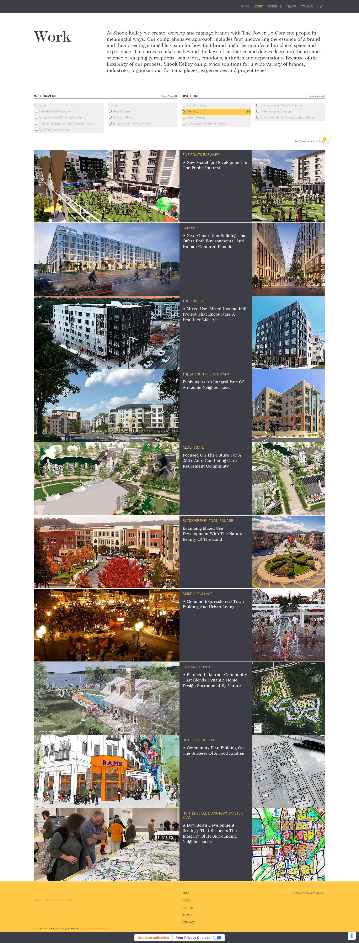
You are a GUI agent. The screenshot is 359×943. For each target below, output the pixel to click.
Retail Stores (121, 111)
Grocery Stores (123, 117)
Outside (40, 105)
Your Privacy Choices (193, 938)
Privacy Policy (87, 928)
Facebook (300, 900)
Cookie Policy (101, 928)
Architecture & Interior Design (207, 123)
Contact (308, 6)
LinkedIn (310, 900)
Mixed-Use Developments (57, 111)
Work (258, 6)
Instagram (320, 900)
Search (321, 6)
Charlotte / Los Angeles (308, 892)
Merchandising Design (276, 111)
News (291, 6)
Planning (218, 111)
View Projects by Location (308, 141)
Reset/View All (169, 96)
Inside (113, 105)
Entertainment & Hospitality (132, 123)
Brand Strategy (197, 105)
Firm (245, 6)
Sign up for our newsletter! (53, 900)
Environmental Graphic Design (281, 105)
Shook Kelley (54, 6)
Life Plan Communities (54, 129)
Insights (275, 6)
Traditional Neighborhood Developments (66, 123)
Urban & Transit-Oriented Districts (62, 117)
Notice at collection (153, 938)
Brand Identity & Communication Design (288, 117)
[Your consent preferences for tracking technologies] (352, 936)
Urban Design (196, 117)
